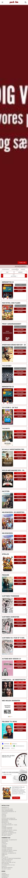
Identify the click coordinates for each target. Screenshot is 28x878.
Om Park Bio (4, 877)
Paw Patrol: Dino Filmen (7, 809)
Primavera (4, 846)
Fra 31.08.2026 (20, 473)
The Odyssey (5, 812)
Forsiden (4, 873)
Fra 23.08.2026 (20, 431)
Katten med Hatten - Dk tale (8, 864)
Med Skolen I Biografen (7, 834)
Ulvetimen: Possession (7, 827)
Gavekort (23, 269)
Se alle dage (20, 287)
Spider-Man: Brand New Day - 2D (9, 811)
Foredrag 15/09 (20, 661)
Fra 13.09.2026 (20, 640)
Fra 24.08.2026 (20, 452)
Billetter (16, 797)
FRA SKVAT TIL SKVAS (6, 835)
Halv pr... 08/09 (20, 577)
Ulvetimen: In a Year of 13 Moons (9, 830)
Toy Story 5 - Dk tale (6, 823)
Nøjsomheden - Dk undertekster (9, 819)
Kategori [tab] (20, 272)
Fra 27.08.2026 (20, 515)
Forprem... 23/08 (20, 557)
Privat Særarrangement (7, 810)
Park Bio (11, 1)
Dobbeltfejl (4, 854)
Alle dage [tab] (13, 275)
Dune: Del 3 (4, 866)
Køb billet (22, 262)
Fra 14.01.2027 (20, 703)
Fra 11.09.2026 (20, 598)
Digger (3, 855)
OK (4, 777)
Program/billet (6, 269)
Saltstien (4, 815)
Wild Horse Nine (5, 863)
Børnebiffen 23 (5, 822)
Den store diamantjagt (7, 859)
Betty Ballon (5, 857)
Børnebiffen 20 (5, 807)
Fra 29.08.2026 (20, 389)
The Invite (4, 816)
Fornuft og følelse (6, 861)
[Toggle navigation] (25, 2)
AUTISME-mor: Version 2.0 (7, 831)
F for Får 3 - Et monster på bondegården (11, 858)
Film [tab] (7, 272)
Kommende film (15, 269)
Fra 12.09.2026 (20, 619)
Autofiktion (4, 843)
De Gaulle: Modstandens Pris (8, 818)
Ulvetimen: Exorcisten (7, 828)
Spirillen (4, 814)
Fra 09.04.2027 (20, 724)
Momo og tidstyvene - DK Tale (8, 862)
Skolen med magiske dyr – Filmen (9, 824)
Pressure (4, 826)
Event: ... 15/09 (20, 682)
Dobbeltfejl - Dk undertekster (9, 832)
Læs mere (20, 290)
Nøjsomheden (5, 820)
